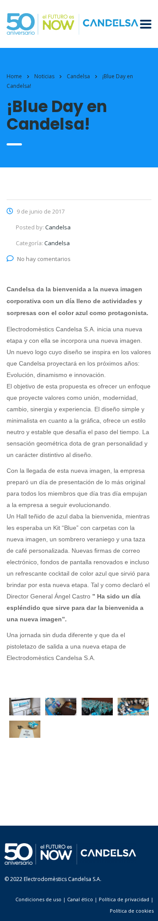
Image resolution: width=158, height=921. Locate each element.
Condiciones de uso (38, 899)
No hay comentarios (44, 259)
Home (14, 76)
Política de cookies (132, 910)
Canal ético (80, 899)
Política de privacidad (124, 899)
